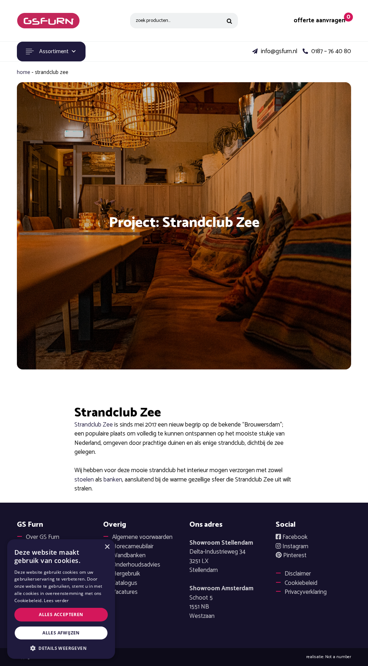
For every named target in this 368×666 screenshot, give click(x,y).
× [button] (107, 547)
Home (23, 72)
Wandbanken (129, 555)
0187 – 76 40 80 (330, 51)
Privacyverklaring (306, 592)
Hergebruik (126, 574)
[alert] (61, 599)
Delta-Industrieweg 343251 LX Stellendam (221, 557)
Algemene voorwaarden (142, 537)
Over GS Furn (42, 537)
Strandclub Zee (93, 425)
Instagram (294, 546)
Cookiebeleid (301, 583)
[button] (61, 648)
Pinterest (294, 555)
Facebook (294, 537)
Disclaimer (298, 574)
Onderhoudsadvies (136, 565)
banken (113, 480)
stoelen (84, 480)
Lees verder (56, 600)
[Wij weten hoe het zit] (48, 20)
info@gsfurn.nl (278, 51)
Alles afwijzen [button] (61, 633)
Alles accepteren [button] (61, 614)
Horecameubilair (132, 546)
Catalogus (124, 583)
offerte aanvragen (320, 20)
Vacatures (125, 592)
